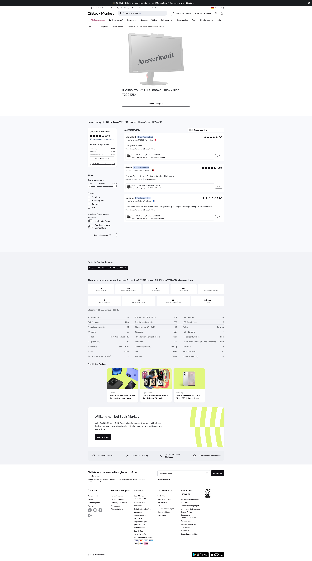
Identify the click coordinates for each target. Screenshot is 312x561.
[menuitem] (132, 20)
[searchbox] (144, 13)
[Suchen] (120, 13)
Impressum (185, 531)
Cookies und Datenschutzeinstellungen (191, 516)
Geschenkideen (163, 512)
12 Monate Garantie (141, 502)
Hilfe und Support (118, 499)
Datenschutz (185, 521)
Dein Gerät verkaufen (142, 509)
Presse (90, 499)
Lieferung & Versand (119, 503)
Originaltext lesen (150, 149)
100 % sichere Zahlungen (143, 537)
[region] (156, 386)
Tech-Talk (161, 496)
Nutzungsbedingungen (190, 499)
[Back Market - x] (90, 515)
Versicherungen (140, 506)
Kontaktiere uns (117, 496)
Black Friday (161, 515)
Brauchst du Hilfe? (203, 13)
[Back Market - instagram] (90, 510)
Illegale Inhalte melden (189, 534)
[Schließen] (309, 3)
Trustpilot (91, 506)
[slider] (89, 186)
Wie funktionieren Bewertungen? (103, 164)
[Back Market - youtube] (95, 510)
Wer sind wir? (93, 496)
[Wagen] (221, 13)
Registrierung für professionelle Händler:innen (140, 525)
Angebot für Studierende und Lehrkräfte (140, 515)
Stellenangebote (94, 503)
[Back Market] (101, 13)
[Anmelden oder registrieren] (216, 13)
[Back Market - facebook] (100, 510)
